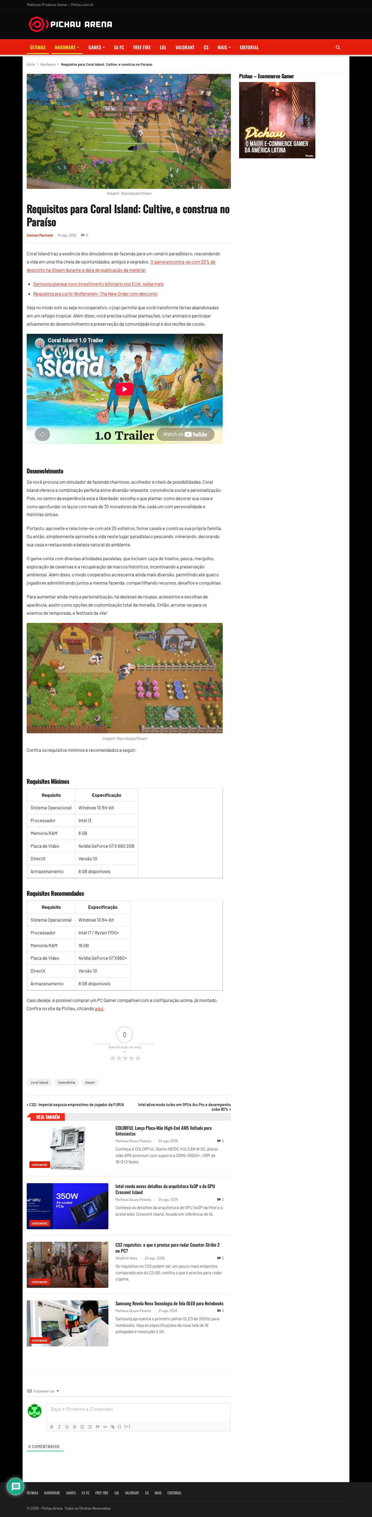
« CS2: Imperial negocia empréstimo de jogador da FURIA (75, 1104)
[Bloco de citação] (97, 1427)
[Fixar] (74, 1427)
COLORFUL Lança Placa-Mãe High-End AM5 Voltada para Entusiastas (163, 1130)
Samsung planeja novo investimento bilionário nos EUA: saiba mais (98, 283)
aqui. (100, 1008)
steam (90, 1082)
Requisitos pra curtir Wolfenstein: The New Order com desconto (95, 293)
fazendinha (66, 1082)
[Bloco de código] (105, 1427)
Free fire (142, 47)
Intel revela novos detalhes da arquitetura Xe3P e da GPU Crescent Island (165, 1189)
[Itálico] (59, 1427)
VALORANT (185, 47)
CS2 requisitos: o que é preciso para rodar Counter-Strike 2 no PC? (167, 1247)
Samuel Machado (40, 235)
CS (206, 47)
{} (120, 1426)
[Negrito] (52, 1427)
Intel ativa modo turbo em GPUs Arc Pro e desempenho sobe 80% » (184, 1107)
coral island (39, 1082)
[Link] (113, 1427)
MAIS (222, 47)
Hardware (65, 47)
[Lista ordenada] (82, 1427)
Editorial (249, 47)
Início (31, 64)
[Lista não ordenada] (90, 1427)
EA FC (119, 47)
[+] (127, 1426)
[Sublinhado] (67, 1427)
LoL (163, 47)
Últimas (37, 47)
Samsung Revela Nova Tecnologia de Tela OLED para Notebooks (169, 1303)
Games (95, 47)
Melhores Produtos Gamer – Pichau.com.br (60, 4)
